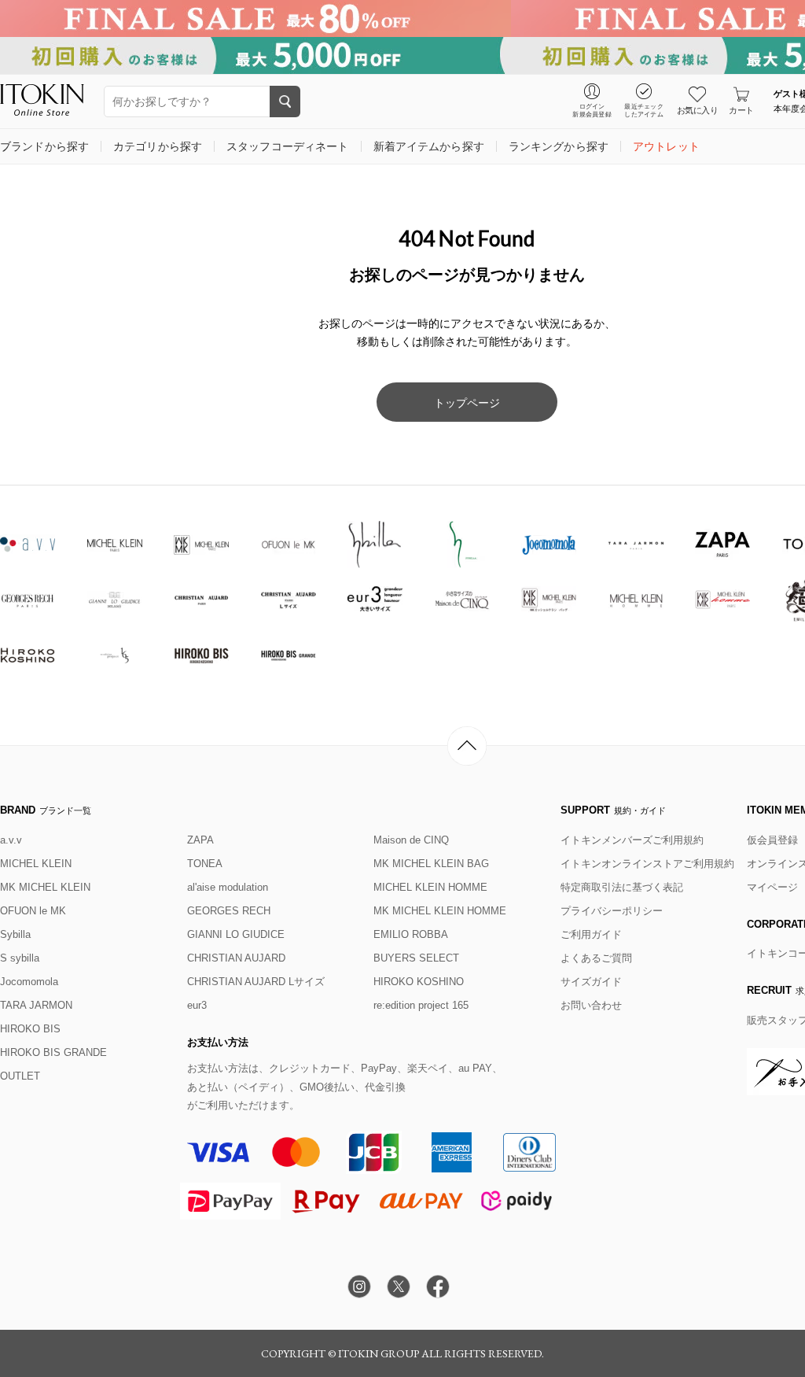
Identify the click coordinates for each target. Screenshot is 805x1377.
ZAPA (200, 840)
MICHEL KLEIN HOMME (430, 887)
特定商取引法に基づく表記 (622, 887)
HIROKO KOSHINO (418, 982)
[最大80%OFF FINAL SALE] (402, 18)
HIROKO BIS (30, 1029)
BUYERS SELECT (416, 958)
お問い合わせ (591, 1005)
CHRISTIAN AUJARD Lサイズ (256, 982)
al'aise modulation (227, 887)
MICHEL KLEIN (36, 863)
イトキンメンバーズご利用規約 (632, 840)
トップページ (467, 403)
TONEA (204, 863)
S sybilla (19, 958)
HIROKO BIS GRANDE (53, 1052)
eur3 (197, 1005)
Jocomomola (29, 982)
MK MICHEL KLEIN (45, 887)
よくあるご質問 (596, 958)
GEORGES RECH (228, 911)
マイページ (772, 887)
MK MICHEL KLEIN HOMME (439, 911)
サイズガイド (591, 982)
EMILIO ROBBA (410, 934)
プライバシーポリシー (612, 911)
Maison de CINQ (411, 840)
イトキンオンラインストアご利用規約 (647, 863)
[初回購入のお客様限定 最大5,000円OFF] (402, 55)
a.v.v (11, 840)
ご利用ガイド (591, 934)
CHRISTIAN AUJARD (236, 958)
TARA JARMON (36, 1005)
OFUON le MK (33, 911)
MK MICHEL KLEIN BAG (431, 863)
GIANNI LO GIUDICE (236, 934)
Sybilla (15, 934)
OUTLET (20, 1076)
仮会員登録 (772, 840)
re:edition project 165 (421, 1005)
